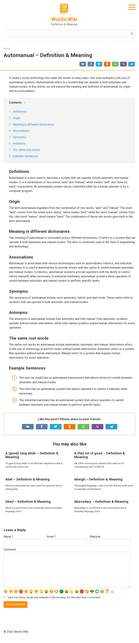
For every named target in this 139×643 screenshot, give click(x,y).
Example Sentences (25, 156)
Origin (16, 118)
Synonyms (19, 137)
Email (51, 536)
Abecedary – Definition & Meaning (101, 501)
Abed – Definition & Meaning (28, 501)
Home (7, 48)
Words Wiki (64, 19)
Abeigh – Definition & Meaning (98, 479)
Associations (21, 131)
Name (8, 536)
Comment (10, 549)
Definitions (20, 111)
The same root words (26, 150)
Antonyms (19, 143)
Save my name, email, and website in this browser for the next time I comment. (54, 597)
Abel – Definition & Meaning (27, 479)
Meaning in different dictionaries (33, 124)
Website (95, 536)
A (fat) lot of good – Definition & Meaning (99, 455)
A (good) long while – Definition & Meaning (31, 455)
